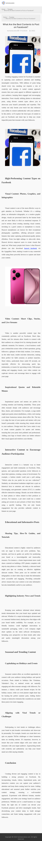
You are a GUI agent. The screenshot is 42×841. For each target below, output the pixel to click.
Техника (9, 9)
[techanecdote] (8, 3)
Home (3, 9)
